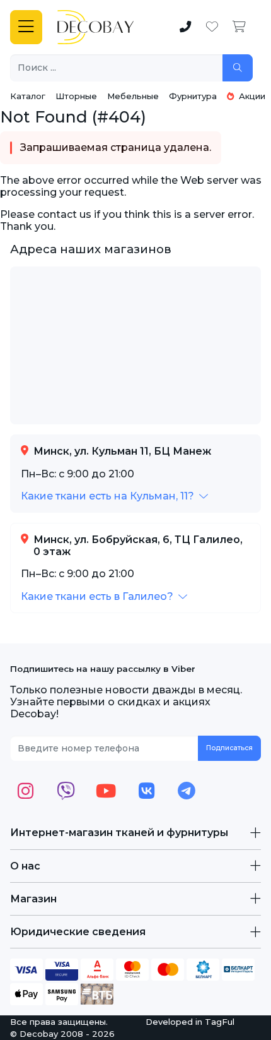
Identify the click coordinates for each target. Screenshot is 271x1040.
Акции (250, 96)
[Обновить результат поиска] (237, 67)
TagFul (219, 1022)
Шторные (76, 96)
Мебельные (133, 96)
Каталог (27, 96)
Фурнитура (193, 96)
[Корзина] (239, 27)
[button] (114, 496)
